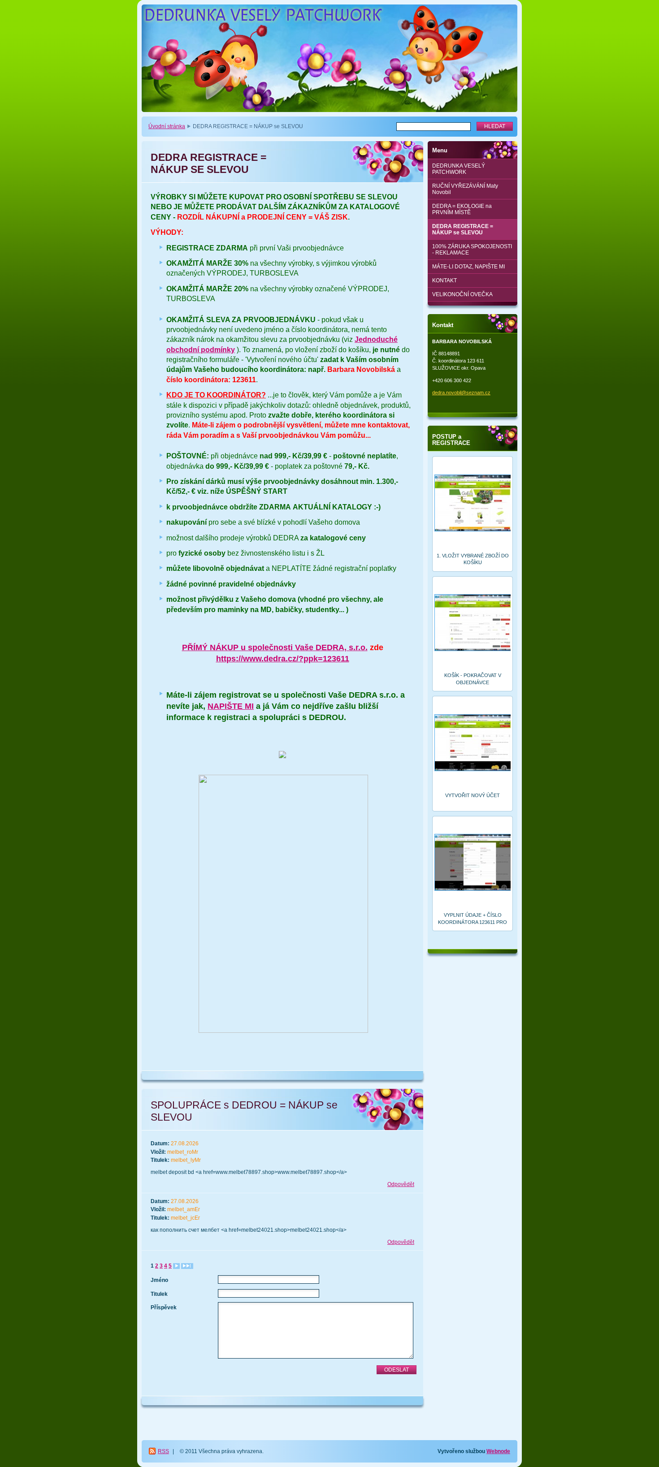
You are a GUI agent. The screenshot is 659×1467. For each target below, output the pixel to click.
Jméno (159, 1280)
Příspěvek (164, 1307)
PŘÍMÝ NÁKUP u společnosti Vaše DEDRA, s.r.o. (275, 647)
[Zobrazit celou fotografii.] (472, 504)
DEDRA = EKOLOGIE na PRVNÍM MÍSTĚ (462, 209)
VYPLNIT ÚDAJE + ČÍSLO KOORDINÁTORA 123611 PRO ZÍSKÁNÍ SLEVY (472, 918)
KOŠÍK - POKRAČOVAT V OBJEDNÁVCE (472, 679)
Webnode (498, 1451)
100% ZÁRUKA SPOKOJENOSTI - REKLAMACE (472, 249)
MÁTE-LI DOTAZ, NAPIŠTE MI (468, 266)
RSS (163, 1451)
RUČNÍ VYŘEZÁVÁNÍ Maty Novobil (465, 189)
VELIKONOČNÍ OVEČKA (462, 294)
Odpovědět (400, 1184)
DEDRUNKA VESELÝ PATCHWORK (458, 169)
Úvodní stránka (166, 126)
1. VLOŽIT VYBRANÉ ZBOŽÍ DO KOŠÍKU (473, 559)
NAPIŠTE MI (231, 706)
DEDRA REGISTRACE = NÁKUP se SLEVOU (462, 229)
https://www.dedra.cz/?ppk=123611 (282, 658)
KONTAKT (444, 280)
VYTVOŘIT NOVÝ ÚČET (472, 795)
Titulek (159, 1294)
